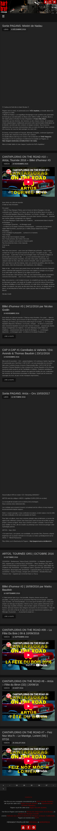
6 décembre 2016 (18, 29)
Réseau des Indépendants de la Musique (40, 811)
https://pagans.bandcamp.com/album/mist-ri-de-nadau (19, 141)
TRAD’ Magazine (45, 136)
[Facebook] (50, 2)
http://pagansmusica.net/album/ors (41, 541)
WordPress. (44, 822)
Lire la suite (9, 336)
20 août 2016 (18, 688)
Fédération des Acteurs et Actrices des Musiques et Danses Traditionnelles (31, 816)
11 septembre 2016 (21, 637)
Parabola (33, 822)
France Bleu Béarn (40, 119)
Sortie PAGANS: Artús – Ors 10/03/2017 (26, 393)
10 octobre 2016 (11, 557)
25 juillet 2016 (19, 743)
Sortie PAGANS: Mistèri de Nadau (22, 25)
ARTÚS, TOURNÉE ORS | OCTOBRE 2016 (28, 553)
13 (16, 785)
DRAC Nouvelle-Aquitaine (44, 801)
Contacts (28, 797)
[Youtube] (46, 2)
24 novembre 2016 (20, 164)
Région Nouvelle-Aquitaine (29, 803)
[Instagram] (54, 2)
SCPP (37, 818)
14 (24, 785)
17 (46, 785)
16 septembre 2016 (12, 593)
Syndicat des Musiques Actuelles (28, 813)
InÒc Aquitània (34, 110)
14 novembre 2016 (11, 357)
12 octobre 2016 (18, 397)
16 (39, 785)
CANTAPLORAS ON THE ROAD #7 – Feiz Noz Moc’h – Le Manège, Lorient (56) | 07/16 (27, 736)
